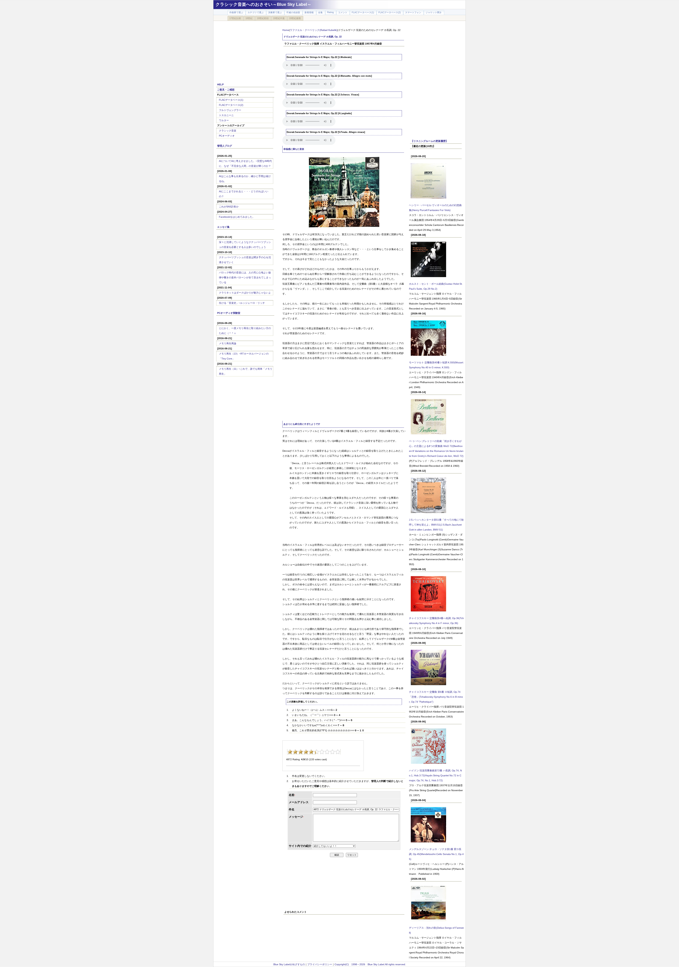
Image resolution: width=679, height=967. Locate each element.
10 (337, 751)
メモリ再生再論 (227, 343)
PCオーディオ (227, 135)
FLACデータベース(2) (231, 105)
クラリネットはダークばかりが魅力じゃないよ (245, 292)
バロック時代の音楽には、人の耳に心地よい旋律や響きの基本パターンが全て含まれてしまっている (245, 277)
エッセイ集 (223, 226)
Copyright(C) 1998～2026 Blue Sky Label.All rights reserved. (370, 964)
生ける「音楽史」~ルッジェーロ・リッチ (242, 302)
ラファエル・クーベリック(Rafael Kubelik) (313, 30)
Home (285, 30)
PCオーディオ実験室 (228, 313)
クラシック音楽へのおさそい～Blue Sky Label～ (263, 4)
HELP (220, 84)
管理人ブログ (224, 145)
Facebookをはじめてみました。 (237, 216)
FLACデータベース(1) (231, 99)
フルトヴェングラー (230, 110)
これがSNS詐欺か (229, 206)
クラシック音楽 (227, 130)
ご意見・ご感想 (225, 89)
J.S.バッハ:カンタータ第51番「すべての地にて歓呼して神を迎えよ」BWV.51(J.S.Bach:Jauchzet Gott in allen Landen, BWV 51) (436, 524)
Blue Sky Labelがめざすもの (289, 964)
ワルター (224, 120)
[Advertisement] (245, 50)
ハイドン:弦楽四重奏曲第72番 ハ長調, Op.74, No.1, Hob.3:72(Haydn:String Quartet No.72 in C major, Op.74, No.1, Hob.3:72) (435, 775)
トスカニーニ (226, 115)
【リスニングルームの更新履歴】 (429, 141)
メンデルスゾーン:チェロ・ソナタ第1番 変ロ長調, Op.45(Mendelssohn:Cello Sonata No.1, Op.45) (436, 854)
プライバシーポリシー (319, 964)
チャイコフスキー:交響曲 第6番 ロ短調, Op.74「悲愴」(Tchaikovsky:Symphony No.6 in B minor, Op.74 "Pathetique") (436, 696)
